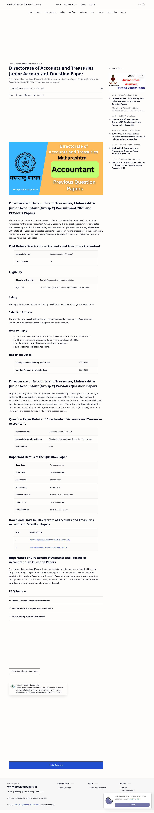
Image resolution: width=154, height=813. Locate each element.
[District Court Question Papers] (132, 145)
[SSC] (92, 12)
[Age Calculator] (51, 12)
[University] (84, 12)
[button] (139, 4)
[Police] (62, 12)
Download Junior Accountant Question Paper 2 (48, 547)
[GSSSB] (123, 12)
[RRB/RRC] (72, 12)
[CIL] (122, 116)
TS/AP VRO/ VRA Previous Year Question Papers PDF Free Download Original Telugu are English (128, 137)
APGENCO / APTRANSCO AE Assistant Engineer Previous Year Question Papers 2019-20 (128, 165)
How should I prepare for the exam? (28, 616)
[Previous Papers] (35, 12)
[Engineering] (112, 12)
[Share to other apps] (43, 95)
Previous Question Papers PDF (21, 4)
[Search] (143, 4)
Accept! (132, 805)
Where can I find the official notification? (31, 600)
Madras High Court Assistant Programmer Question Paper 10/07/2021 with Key (125, 151)
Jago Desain (71, 805)
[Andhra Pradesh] (127, 159)
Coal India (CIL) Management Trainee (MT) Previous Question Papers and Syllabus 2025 (126, 122)
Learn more (134, 799)
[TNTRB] (100, 12)
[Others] (136, 159)
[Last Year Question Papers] (130, 130)
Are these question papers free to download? (32, 608)
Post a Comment (56, 765)
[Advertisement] (77, 41)
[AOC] (123, 95)
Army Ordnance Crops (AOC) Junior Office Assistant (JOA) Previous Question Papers (128, 101)
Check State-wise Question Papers (24, 671)
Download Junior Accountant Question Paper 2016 (50, 540)
